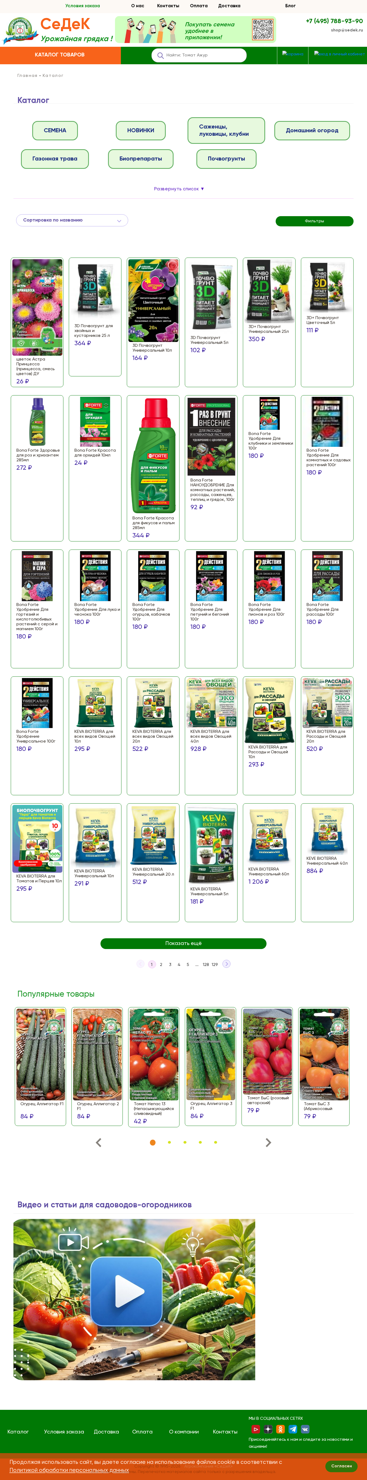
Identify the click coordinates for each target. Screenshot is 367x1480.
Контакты (168, 6)
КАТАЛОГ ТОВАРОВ (60, 55)
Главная (27, 76)
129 (215, 965)
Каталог (18, 1432)
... (197, 965)
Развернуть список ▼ (179, 189)
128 (206, 965)
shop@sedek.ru (347, 30)
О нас (137, 6)
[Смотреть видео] (134, 1299)
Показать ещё (183, 943)
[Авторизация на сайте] (339, 54)
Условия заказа (82, 6)
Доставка (229, 6)
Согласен (341, 1466)
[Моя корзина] (292, 54)
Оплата (199, 6)
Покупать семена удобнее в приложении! (209, 31)
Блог (290, 6)
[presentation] (98, 1144)
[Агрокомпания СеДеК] (20, 31)
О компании (184, 1432)
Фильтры (315, 221)
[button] (153, 1143)
